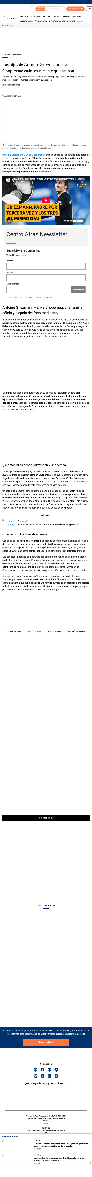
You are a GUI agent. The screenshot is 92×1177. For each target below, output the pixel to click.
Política (24, 16)
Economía (35, 16)
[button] (5, 107)
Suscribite (46, 1042)
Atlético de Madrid (55, 631)
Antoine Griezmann (14, 631)
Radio (80, 21)
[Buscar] (32, 9)
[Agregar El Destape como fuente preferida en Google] (46, 89)
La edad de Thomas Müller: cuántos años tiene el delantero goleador (48, 524)
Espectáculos (26, 21)
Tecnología (41, 21)
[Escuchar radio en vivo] (55, 8)
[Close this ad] (90, 1163)
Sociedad (47, 16)
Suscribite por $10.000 (75, 9)
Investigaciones (57, 21)
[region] (46, 45)
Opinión (71, 21)
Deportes (76, 16)
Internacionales (62, 16)
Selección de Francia (76, 631)
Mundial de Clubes (35, 631)
